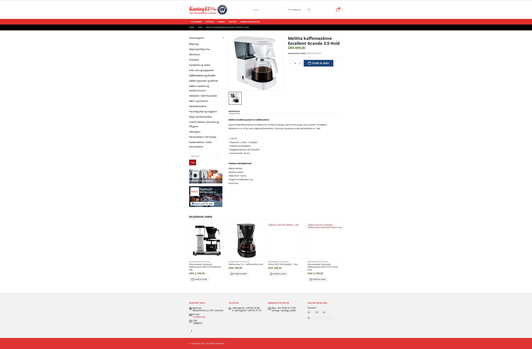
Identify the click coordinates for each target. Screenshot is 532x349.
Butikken (210, 22)
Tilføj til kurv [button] (200, 279)
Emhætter (194, 59)
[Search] (309, 9)
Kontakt (233, 22)
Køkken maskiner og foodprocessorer (199, 88)
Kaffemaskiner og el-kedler (202, 75)
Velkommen (196, 22)
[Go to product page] (207, 241)
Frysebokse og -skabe (199, 65)
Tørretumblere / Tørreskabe (202, 136)
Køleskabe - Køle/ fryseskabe (203, 95)
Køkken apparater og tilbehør (203, 80)
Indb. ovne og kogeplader (201, 70)
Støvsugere (194, 131)
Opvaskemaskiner (198, 106)
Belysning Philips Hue (199, 49)
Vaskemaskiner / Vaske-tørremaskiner (200, 144)
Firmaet (221, 22)
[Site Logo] (208, 9)
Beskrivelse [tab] (234, 111)
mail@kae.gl (199, 316)
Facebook (191, 331)
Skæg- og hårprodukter (200, 116)
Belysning (194, 44)
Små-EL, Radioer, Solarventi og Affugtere (204, 124)
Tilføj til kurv (320, 63)
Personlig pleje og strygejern (203, 111)
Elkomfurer (194, 54)
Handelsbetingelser (250, 22)
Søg (193, 162)
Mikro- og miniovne (198, 101)
